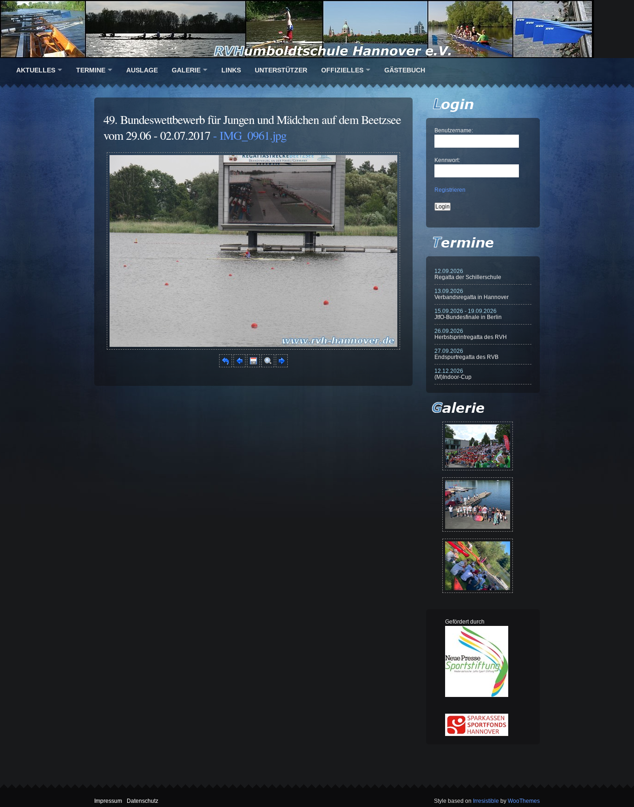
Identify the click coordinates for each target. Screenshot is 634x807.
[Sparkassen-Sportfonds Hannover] (476, 734)
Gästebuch (404, 70)
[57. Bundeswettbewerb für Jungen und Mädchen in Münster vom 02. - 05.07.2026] (477, 446)
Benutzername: (453, 130)
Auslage (142, 70)
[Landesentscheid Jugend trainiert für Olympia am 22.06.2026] (477, 504)
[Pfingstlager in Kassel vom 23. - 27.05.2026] (477, 566)
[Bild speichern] (253, 365)
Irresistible (486, 801)
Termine (90, 70)
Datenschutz (142, 801)
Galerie (186, 70)
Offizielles (342, 70)
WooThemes (524, 801)
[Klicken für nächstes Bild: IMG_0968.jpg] (253, 348)
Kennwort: (447, 160)
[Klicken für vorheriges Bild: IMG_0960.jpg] (239, 365)
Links (231, 70)
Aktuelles (35, 70)
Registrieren (450, 190)
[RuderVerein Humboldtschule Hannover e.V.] (317, 29)
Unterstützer (281, 70)
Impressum (108, 801)
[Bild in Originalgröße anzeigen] (267, 365)
